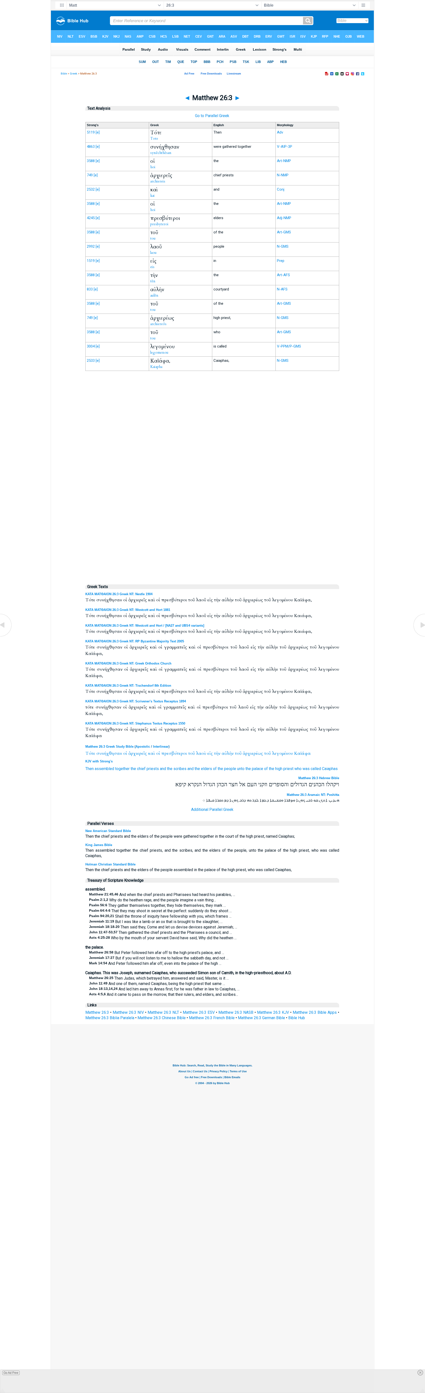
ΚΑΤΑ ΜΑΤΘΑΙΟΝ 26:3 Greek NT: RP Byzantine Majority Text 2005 (134, 641)
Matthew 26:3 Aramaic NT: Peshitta (313, 795)
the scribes (176, 768)
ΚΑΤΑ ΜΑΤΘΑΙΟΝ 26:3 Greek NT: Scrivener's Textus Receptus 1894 (135, 701)
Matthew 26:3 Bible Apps (315, 1012)
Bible (64, 73)
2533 (91, 360)
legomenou (159, 352)
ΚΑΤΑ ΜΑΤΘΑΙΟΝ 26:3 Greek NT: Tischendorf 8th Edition (128, 685)
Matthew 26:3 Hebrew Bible (318, 778)
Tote (154, 138)
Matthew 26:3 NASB (235, 1012)
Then (89, 768)
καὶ (151, 753)
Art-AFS (283, 275)
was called (312, 768)
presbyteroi (159, 224)
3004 (91, 346)
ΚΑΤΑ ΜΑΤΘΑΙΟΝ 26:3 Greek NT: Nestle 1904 (118, 594)
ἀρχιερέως (253, 753)
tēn (152, 281)
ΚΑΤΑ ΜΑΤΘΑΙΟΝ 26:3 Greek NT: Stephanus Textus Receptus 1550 (135, 723)
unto (240, 768)
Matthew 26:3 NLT (163, 1012)
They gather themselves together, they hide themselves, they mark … (157, 905)
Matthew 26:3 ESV (199, 1012)
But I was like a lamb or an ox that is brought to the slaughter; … (156, 921)
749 (90, 175)
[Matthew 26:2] (6, 636)
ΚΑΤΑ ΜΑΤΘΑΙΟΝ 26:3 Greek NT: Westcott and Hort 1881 (127, 610)
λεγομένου (282, 753)
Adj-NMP (284, 218)
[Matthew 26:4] (419, 636)
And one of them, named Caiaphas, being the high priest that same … (157, 983)
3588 (91, 161)
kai (152, 195)
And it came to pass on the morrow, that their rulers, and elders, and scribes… (163, 994)
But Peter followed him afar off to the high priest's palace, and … (156, 952)
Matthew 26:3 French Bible (212, 1017)
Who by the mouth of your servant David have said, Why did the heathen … (163, 938)
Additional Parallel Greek (212, 809)
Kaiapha (156, 366)
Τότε (90, 753)
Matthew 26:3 (97, 1012)
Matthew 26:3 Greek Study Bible (109, 746)
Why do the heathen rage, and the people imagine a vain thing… (152, 900)
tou (153, 238)
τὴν (217, 753)
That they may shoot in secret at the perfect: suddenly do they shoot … (160, 910)
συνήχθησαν (109, 753)
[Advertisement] (212, 476)
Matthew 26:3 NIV (128, 1012)
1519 (91, 260)
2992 (91, 246)
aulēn (154, 295)
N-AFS (282, 289)
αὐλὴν (228, 753)
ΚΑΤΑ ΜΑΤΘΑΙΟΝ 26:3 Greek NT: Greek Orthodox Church (128, 663)
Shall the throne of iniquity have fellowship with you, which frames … (160, 916)
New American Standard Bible (108, 831)
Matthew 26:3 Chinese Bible (161, 1017)
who (298, 768)
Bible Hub (296, 1017)
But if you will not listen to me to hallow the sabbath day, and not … (158, 958)
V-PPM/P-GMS (289, 346)
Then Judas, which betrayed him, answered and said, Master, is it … (159, 978)
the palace (254, 768)
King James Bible (98, 845)
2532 (91, 189)
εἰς (210, 753)
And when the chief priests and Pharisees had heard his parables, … (162, 894)
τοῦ (191, 753)
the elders (203, 768)
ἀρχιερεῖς (137, 753)
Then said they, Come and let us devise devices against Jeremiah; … (163, 927)
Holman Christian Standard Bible (110, 864)
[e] (98, 132)
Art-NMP (284, 161)
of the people (224, 768)
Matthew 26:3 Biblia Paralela (109, 1017)
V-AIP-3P (284, 146)
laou (153, 252)
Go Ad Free (10, 1373)
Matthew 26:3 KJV (273, 1012)
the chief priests (145, 768)
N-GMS (282, 246)
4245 (91, 218)
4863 (91, 146)
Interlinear (160, 746)
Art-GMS (284, 232)
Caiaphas (330, 768)
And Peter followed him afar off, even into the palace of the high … (155, 963)
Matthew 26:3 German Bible (261, 1017)
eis (152, 266)
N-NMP (282, 175)
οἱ (125, 753)
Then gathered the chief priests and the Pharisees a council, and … (160, 932)
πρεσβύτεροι (174, 753)
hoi (152, 167)
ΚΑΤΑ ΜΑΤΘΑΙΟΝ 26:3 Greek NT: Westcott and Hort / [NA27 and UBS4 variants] (144, 625)
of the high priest (278, 768)
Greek (73, 73)
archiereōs (158, 323)
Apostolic (143, 746)
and (163, 768)
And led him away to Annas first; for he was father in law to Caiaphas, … (164, 989)
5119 (91, 132)
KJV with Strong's (99, 761)
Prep (280, 260)
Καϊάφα (302, 753)
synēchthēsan (160, 152)
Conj (280, 189)
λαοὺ (201, 753)
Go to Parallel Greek (212, 115)
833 (90, 289)
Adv (280, 132)
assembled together (112, 768)
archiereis (157, 181)
